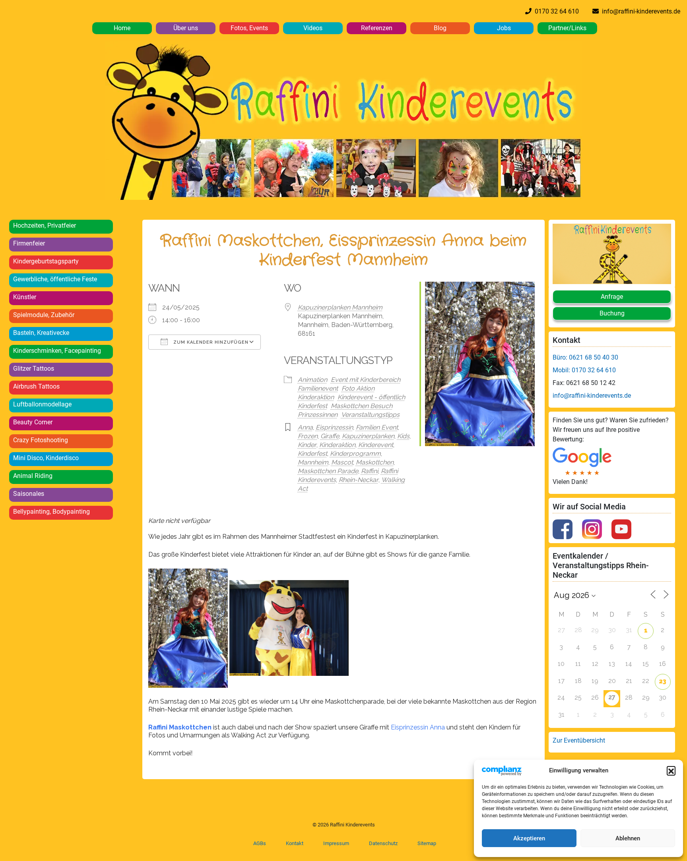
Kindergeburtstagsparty (46, 261)
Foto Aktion (358, 388)
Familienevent (318, 388)
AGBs (259, 843)
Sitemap (426, 843)
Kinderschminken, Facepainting (57, 350)
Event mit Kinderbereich (365, 379)
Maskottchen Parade (328, 471)
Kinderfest (312, 406)
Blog (440, 28)
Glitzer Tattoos (33, 368)
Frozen (308, 436)
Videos (312, 28)
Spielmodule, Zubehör (43, 315)
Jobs (504, 28)
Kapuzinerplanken (368, 436)
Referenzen (376, 28)
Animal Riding (32, 476)
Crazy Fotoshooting (40, 440)
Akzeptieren (529, 838)
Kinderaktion (316, 397)
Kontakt (294, 843)
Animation (312, 379)
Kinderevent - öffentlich (371, 397)
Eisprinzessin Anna (418, 727)
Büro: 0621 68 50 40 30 (585, 357)
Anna (305, 427)
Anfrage (612, 296)
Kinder (307, 445)
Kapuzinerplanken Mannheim (340, 307)
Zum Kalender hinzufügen (210, 342)
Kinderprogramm (355, 453)
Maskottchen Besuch (361, 406)
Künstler (24, 297)
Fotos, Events (249, 28)
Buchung (612, 313)
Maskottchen (375, 462)
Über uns (185, 28)
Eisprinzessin (334, 427)
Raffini (369, 471)
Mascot (342, 462)
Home (122, 28)
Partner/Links (567, 28)
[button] (671, 770)
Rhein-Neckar (358, 480)
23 (662, 681)
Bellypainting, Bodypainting (51, 511)
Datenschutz (383, 843)
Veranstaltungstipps (370, 414)
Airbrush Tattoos (36, 386)
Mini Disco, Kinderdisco (46, 458)
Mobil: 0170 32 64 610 (584, 370)
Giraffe (329, 436)
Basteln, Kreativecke (41, 333)
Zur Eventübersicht (579, 740)
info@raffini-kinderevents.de (639, 11)
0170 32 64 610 (555, 11)
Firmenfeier (29, 243)
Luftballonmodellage (42, 404)
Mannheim (313, 462)
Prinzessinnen (318, 414)
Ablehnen (627, 838)
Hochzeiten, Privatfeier (44, 225)
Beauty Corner (32, 422)
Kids (403, 436)
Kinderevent (375, 445)
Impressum (336, 843)
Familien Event (377, 427)
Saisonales (28, 493)
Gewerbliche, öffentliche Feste (55, 279)
